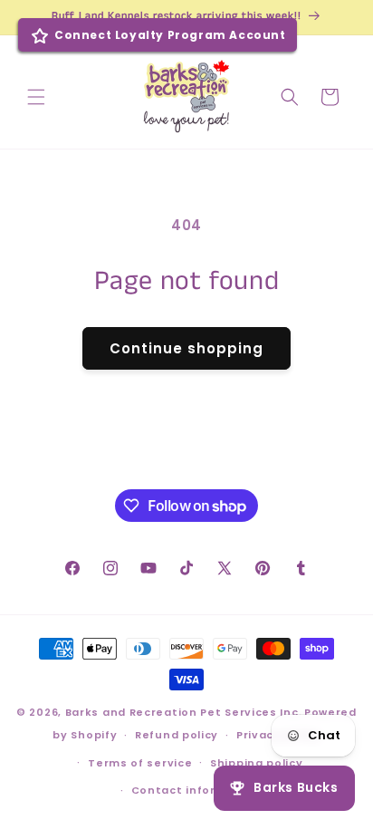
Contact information (195, 790)
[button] (36, 97)
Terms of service (140, 763)
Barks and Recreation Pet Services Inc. (183, 712)
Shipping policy (256, 763)
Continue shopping (186, 348)
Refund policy (176, 735)
